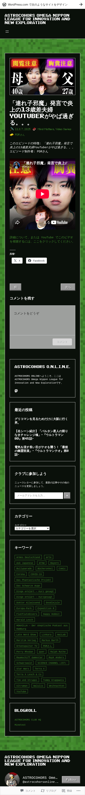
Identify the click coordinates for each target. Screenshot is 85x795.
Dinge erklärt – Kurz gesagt (35, 591)
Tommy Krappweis (53, 679)
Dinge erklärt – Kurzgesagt (34, 596)
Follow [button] (71, 779)
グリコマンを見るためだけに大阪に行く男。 (41, 420)
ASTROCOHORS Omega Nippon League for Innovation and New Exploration (37, 19)
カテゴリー (20, 525)
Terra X (39, 668)
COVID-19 (36, 574)
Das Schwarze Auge (28, 585)
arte (48, 557)
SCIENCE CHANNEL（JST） (52, 662)
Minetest (20, 724)
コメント (62, 341)
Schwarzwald (24, 662)
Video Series (64, 129)
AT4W (41, 562)
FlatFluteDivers (26, 613)
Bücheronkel (45, 568)
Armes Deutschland (28, 557)
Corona (20, 574)
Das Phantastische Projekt (33, 579)
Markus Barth (50, 640)
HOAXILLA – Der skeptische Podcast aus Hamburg (42, 627)
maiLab (61, 634)
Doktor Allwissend (28, 602)
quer (41, 651)
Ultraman (21, 685)
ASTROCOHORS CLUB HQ (28, 719)
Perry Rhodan (24, 651)
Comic (62, 568)
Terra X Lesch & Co (28, 674)
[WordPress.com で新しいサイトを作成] (42, 4)
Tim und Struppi (26, 679)
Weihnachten (56, 685)
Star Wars (22, 668)
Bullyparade (24, 568)
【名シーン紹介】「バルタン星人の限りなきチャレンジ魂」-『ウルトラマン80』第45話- (41, 434)
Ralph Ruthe (58, 651)
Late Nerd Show (26, 634)
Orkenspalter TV (26, 645)
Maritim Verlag (26, 640)
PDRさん (20, 134)
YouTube (21, 691)
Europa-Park (24, 608)
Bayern (54, 562)
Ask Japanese (24, 562)
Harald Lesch (24, 619)
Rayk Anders (56, 657)
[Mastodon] (16, 390)
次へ (68, 287)
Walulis (38, 685)
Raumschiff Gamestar (29, 657)
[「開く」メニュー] (7, 31)
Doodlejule (53, 602)
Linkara (46, 634)
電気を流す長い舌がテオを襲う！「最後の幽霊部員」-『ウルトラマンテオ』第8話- (42, 450)
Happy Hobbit (51, 613)
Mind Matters (46, 129)
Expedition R (46, 608)
